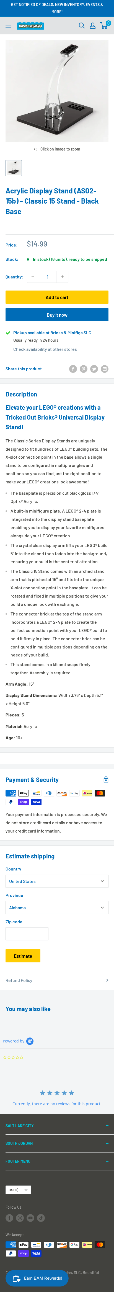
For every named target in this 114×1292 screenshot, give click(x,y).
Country (13, 868)
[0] (103, 25)
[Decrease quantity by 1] (33, 277)
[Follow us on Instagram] (20, 1218)
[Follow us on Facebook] (9, 1218)
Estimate (23, 956)
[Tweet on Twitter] (94, 368)
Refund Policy (19, 980)
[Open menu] (8, 26)
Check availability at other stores (45, 349)
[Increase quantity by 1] (62, 277)
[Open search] (82, 26)
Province (14, 895)
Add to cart (57, 297)
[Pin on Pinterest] (83, 368)
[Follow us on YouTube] (30, 1218)
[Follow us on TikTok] (41, 1218)
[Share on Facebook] (73, 368)
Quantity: (15, 276)
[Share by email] (104, 368)
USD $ (14, 1189)
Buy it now (57, 314)
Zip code (14, 921)
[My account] (92, 26)
